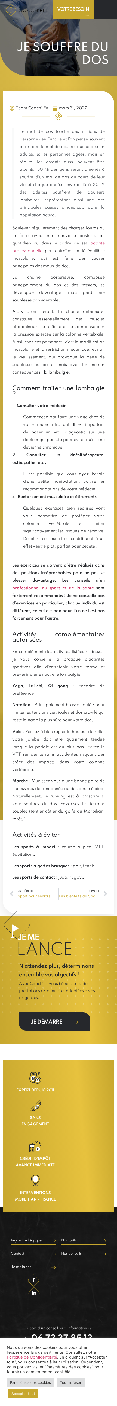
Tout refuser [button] (70, 1382)
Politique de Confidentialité (32, 1357)
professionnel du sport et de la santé (53, 588)
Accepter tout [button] (23, 1393)
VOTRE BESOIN (73, 9)
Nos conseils (71, 1254)
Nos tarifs (69, 1240)
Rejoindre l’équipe (26, 1240)
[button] (105, 9)
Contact (17, 1254)
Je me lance (21, 1267)
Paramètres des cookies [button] (30, 1382)
